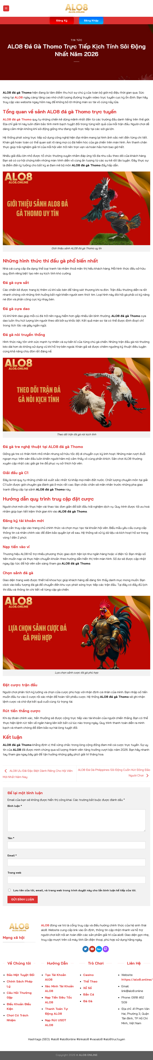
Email (12, 855)
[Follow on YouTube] (92, 949)
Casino (88, 975)
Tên (10, 838)
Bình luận (14, 806)
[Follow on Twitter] (85, 949)
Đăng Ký (61, 20)
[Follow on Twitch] (106, 949)
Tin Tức (76, 40)
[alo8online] (76, 8)
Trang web (14, 872)
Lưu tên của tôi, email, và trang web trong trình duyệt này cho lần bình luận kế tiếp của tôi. (74, 890)
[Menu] (6, 8)
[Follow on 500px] (99, 949)
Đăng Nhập (91, 20)
